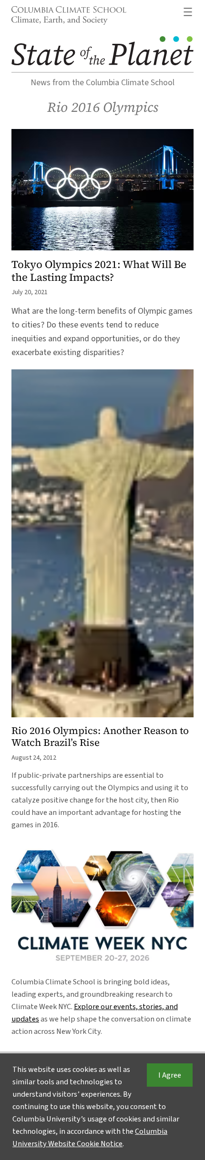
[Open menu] (188, 12)
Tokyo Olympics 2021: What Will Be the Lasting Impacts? (98, 270)
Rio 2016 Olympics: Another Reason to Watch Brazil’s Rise (100, 737)
